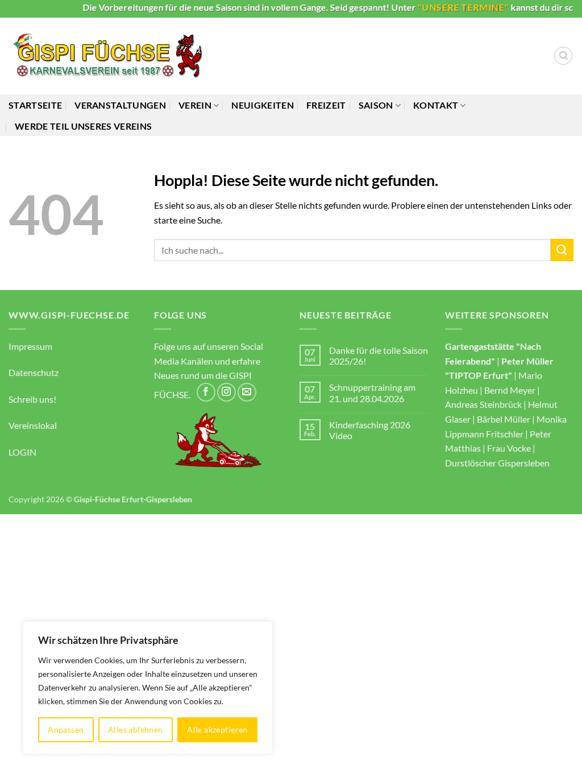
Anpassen (66, 729)
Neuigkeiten (262, 105)
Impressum (30, 346)
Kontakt (435, 105)
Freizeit (326, 105)
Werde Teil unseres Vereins (83, 126)
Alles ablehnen (135, 729)
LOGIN (22, 452)
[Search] (563, 56)
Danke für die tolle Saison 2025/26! (378, 355)
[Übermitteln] (562, 250)
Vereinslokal (33, 425)
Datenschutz (34, 372)
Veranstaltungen (120, 105)
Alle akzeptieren (217, 729)
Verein (194, 105)
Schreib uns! (32, 399)
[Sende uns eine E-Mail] (247, 392)
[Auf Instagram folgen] (226, 392)
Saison (376, 105)
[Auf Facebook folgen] (206, 392)
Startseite (35, 105)
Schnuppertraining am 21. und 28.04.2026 (372, 392)
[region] (148, 687)
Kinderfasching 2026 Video (369, 430)
